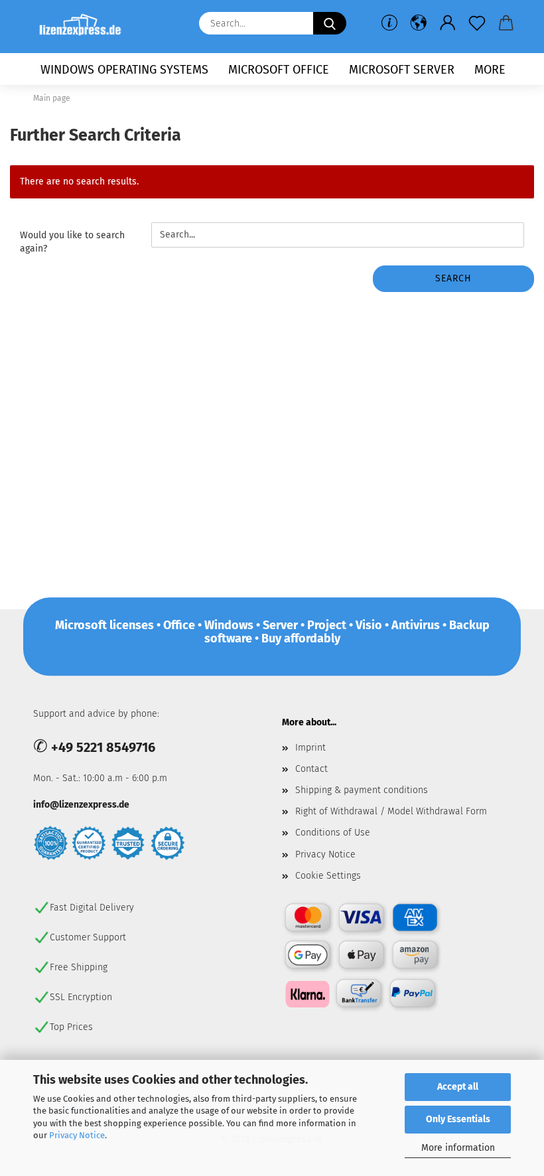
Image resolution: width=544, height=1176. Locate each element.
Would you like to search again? (72, 242)
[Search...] (329, 23)
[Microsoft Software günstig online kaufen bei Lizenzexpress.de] (85, 26)
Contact (311, 768)
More (490, 69)
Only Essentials (458, 1119)
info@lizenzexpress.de (81, 804)
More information (458, 1147)
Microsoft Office (278, 69)
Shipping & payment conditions (361, 790)
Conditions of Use (332, 832)
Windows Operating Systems (124, 69)
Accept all (457, 1086)
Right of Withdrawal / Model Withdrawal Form (391, 811)
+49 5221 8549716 (103, 747)
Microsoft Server (401, 69)
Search (453, 278)
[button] (418, 23)
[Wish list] (477, 23)
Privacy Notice (77, 1135)
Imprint (310, 747)
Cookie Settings (328, 875)
